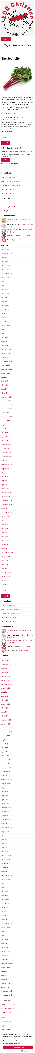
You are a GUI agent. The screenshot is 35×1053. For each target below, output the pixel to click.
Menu (7, 39)
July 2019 (4, 329)
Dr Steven (6, 117)
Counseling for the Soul (10, 120)
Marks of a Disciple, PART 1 (10, 193)
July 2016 (4, 473)
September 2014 (7, 552)
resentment (11, 126)
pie (2, 126)
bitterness (28, 122)
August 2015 (5, 516)
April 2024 (4, 257)
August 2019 (5, 325)
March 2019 (5, 345)
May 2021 (4, 297)
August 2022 (5, 277)
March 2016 (5, 489)
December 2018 (6, 357)
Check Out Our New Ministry (10, 181)
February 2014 (6, 572)
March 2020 (5, 305)
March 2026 (5, 249)
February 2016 (6, 493)
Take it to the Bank (23, 235)
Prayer (5, 126)
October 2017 (5, 413)
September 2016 (7, 465)
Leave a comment (8, 131)
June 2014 (4, 564)
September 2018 (7, 369)
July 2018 (4, 377)
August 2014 (5, 556)
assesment (18, 122)
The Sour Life (10, 58)
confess (3, 124)
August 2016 (5, 469)
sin (29, 126)
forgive (20, 124)
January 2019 (5, 353)
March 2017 (5, 441)
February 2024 (6, 265)
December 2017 (6, 405)
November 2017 (6, 409)
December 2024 (6, 253)
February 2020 (6, 309)
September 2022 (7, 273)
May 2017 (4, 433)
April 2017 (4, 437)
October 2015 (5, 508)
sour (2, 129)
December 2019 (6, 317)
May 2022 (4, 289)
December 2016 (6, 453)
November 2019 (6, 321)
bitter (23, 122)
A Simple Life (23, 240)
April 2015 (4, 532)
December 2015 (6, 501)
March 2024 (5, 261)
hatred (24, 124)
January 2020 (5, 313)
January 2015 (5, 540)
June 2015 (4, 524)
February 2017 (6, 445)
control (9, 124)
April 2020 (4, 301)
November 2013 (6, 584)
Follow (6, 160)
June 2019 (4, 333)
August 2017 (5, 421)
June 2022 (4, 285)
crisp (12, 124)
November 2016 (6, 457)
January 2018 (5, 401)
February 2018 (6, 397)
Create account (6, 1022)
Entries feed (5, 1030)
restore (17, 126)
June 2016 (4, 477)
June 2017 (4, 429)
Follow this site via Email (11, 148)
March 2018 (5, 393)
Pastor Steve (11, 219)
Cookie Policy (17, 1043)
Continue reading (7, 113)
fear (16, 124)
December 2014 (6, 544)
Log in (3, 1026)
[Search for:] (17, 137)
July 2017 (4, 425)
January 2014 (5, 576)
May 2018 (4, 385)
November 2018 (6, 361)
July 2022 (4, 281)
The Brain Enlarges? (8, 177)
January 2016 (5, 497)
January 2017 (5, 449)
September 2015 (7, 512)
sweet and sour (8, 129)
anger (12, 122)
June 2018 (4, 381)
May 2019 (4, 337)
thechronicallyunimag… (14, 229)
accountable (6, 122)
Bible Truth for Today (8, 203)
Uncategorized (6, 211)
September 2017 (7, 417)
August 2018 (5, 373)
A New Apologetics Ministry (10, 185)
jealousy (28, 124)
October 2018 (5, 365)
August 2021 (5, 293)
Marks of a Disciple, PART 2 (10, 189)
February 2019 (6, 349)
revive (21, 126)
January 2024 (5, 269)
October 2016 (5, 461)
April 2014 (4, 568)
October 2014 (5, 548)
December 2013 (6, 580)
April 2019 (4, 341)
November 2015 (6, 505)
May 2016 (4, 481)
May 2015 (4, 528)
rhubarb (26, 126)
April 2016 (4, 485)
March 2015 (5, 536)
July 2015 (4, 520)
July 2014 (4, 560)
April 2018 (4, 389)
